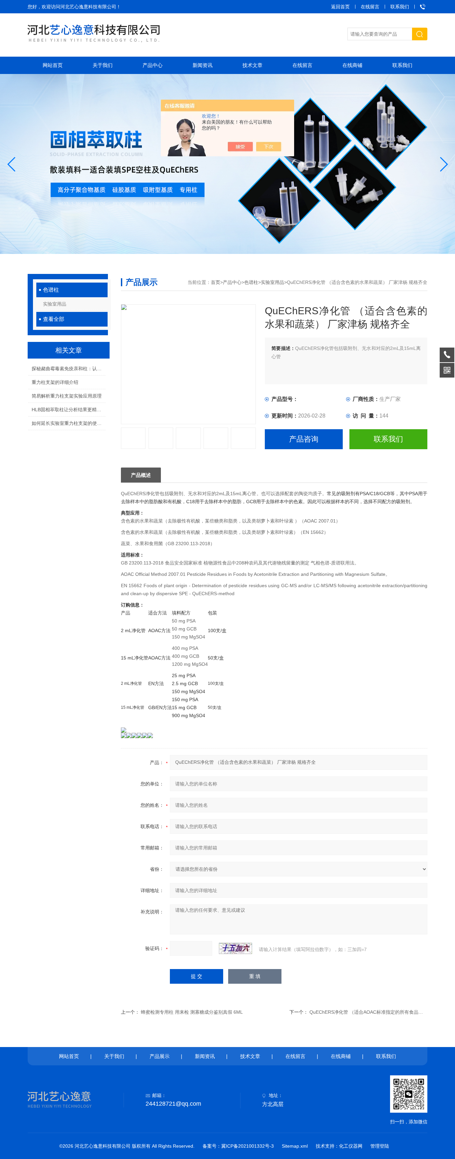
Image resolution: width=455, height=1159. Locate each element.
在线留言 (370, 6)
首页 (215, 282)
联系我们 (399, 6)
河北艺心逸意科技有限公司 (88, 6)
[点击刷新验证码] (235, 948)
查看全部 (53, 319)
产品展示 (160, 1056)
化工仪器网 (350, 1146)
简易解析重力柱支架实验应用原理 (67, 396)
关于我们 (103, 65)
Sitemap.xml (295, 1146)
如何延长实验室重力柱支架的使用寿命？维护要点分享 (68, 423)
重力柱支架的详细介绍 (55, 382)
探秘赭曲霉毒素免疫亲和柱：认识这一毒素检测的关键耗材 (68, 368)
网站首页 (53, 65)
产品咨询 (303, 439)
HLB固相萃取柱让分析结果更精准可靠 (68, 409)
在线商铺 (352, 65)
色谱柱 (51, 290)
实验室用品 (54, 304)
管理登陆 (379, 1146)
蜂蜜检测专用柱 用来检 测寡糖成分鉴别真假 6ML (192, 1012)
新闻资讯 (203, 65)
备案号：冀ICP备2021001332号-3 (238, 1146)
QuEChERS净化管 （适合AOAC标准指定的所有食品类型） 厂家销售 (380, 1012)
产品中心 (153, 65)
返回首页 (340, 6)
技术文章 (252, 65)
